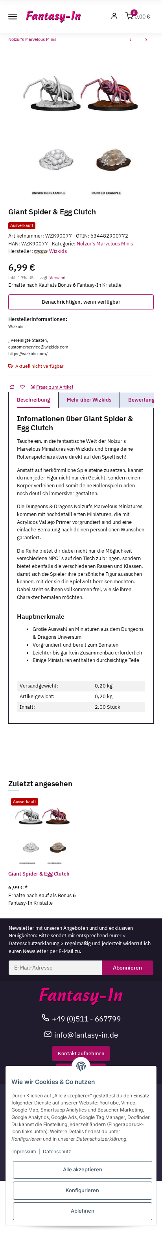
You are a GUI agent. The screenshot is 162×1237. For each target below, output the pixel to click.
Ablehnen (82, 1211)
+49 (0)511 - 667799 (86, 1018)
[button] (114, 16)
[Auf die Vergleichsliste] (12, 387)
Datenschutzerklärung (34, 943)
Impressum (23, 1151)
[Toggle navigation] (12, 16)
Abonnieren (127, 967)
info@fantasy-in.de (86, 1035)
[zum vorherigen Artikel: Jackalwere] (130, 40)
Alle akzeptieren (82, 1169)
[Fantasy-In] (53, 16)
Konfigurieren (82, 1190)
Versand (57, 277)
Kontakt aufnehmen (81, 1053)
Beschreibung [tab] (33, 399)
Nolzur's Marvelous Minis (105, 243)
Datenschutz (57, 1151)
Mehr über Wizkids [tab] (89, 399)
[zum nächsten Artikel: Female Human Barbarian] (146, 40)
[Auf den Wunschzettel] (22, 387)
